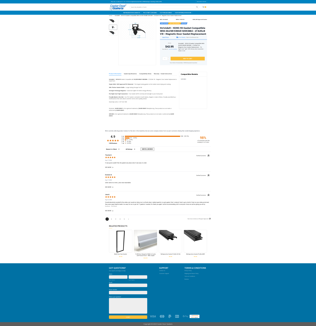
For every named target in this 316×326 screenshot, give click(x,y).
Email (110, 282)
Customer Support (164, 273)
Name (110, 274)
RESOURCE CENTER (201, 1)
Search (197, 7)
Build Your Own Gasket (120, 254)
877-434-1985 (125, 1)
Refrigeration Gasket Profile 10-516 (170, 254)
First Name (112, 280)
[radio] (158, 136)
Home (110, 15)
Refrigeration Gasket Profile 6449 (195, 254)
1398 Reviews (115, 143)
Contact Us (162, 270)
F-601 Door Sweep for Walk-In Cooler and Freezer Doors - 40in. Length (145, 254)
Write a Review (147, 149)
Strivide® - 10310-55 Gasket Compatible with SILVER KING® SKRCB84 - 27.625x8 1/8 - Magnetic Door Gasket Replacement (148, 15)
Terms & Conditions (189, 276)
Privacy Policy (188, 270)
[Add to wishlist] (131, 232)
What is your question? (115, 297)
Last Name (132, 280)
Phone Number (113, 289)
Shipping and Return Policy (191, 273)
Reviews (186, 279)
